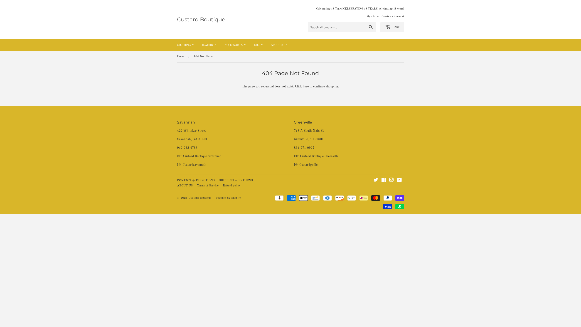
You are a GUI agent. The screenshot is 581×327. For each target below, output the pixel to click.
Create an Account (393, 16)
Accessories (234, 45)
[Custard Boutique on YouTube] (399, 180)
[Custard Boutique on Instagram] (391, 180)
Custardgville (308, 164)
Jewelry (208, 45)
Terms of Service (208, 185)
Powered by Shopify (228, 197)
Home (180, 56)
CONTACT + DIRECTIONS (196, 180)
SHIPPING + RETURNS (236, 180)
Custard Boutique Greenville (319, 156)
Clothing (184, 45)
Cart (395, 27)
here (306, 86)
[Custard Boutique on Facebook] (383, 180)
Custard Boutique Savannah (202, 156)
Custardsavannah (194, 164)
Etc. (257, 45)
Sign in (371, 16)
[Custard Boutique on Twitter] (376, 180)
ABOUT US (185, 185)
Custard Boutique (201, 19)
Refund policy (232, 185)
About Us (278, 45)
